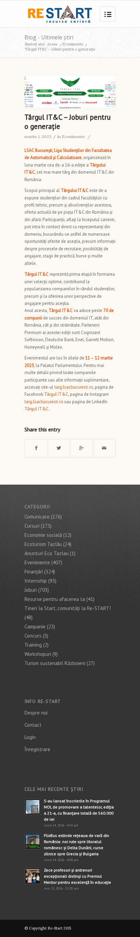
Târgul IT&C (56, 394)
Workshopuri (37, 654)
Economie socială (43, 535)
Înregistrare (37, 749)
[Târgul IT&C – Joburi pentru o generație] (70, 92)
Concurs (32, 635)
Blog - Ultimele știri (48, 37)
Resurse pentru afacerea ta (54, 599)
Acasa (52, 44)
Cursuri (31, 526)
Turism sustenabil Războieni (54, 663)
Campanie (35, 626)
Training (33, 645)
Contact (32, 725)
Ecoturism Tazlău (43, 544)
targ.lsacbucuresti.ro (73, 387)
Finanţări (33, 571)
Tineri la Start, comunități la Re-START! (67, 608)
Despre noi (36, 712)
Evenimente (72, 44)
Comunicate (37, 516)
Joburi (30, 590)
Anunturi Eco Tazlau (46, 553)
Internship (35, 581)
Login (30, 737)
